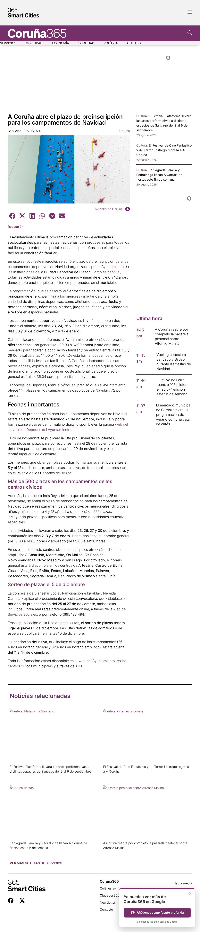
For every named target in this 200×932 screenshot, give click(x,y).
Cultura (134, 43)
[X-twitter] (22, 900)
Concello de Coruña (108, 209)
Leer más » (16, 776)
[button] (12, 215)
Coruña (124, 131)
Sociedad (86, 43)
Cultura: (142, 116)
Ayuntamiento (112, 267)
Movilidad (34, 43)
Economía (60, 43)
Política (111, 43)
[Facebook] (10, 900)
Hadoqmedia (182, 883)
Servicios (8, 43)
